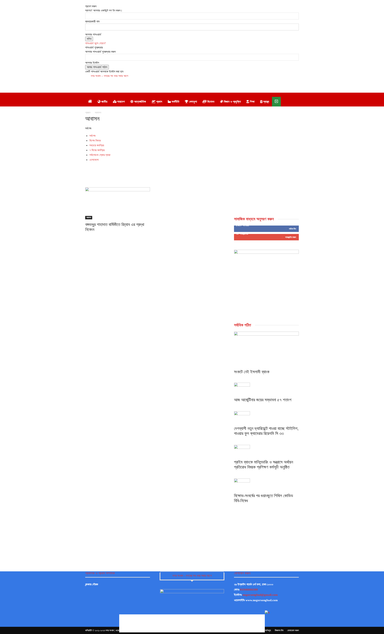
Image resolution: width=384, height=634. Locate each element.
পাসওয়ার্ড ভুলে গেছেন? (95, 43)
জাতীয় (104, 101)
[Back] (86, 2)
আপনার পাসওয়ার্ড (93, 34)
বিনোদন (210, 101)
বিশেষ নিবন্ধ (95, 140)
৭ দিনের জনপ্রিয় (97, 150)
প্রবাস (158, 101)
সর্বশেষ (92, 135)
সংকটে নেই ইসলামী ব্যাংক (251, 371)
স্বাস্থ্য (265, 101)
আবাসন (88, 217)
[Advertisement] (210, 83)
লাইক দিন (292, 228)
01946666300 (249, 589)
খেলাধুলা (192, 101)
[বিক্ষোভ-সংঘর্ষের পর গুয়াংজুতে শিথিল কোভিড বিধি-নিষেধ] (266, 485)
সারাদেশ (120, 101)
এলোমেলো (94, 159)
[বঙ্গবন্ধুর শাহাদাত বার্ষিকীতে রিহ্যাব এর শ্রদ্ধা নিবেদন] (117, 203)
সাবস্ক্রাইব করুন (290, 237)
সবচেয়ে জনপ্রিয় (96, 145)
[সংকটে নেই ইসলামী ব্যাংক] (266, 349)
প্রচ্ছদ (87, 112)
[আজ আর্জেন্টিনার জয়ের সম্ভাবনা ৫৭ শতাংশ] (266, 389)
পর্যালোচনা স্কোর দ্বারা (99, 154)
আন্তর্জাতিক (139, 101)
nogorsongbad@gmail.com (260, 594)
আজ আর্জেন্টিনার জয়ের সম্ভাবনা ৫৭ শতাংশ (262, 399)
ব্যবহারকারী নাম (92, 21)
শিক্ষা (252, 101)
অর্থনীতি (175, 101)
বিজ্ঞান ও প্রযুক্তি (232, 101)
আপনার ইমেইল (92, 62)
